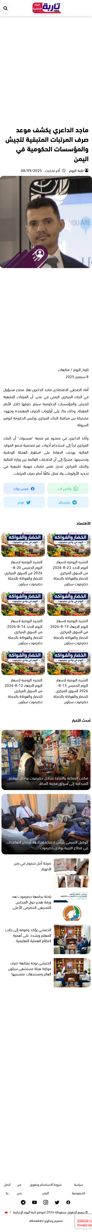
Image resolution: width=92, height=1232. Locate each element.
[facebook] (68, 1202)
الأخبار (83, 118)
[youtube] (34, 1202)
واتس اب (65, 488)
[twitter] (57, 1202)
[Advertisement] (46, 64)
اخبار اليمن (71, 118)
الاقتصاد (56, 118)
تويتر (21, 501)
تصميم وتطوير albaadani (46, 1220)
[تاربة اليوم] (46, 7)
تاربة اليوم (75, 170)
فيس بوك (21, 488)
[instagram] (45, 1202)
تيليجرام (65, 501)
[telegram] (23, 1202)
